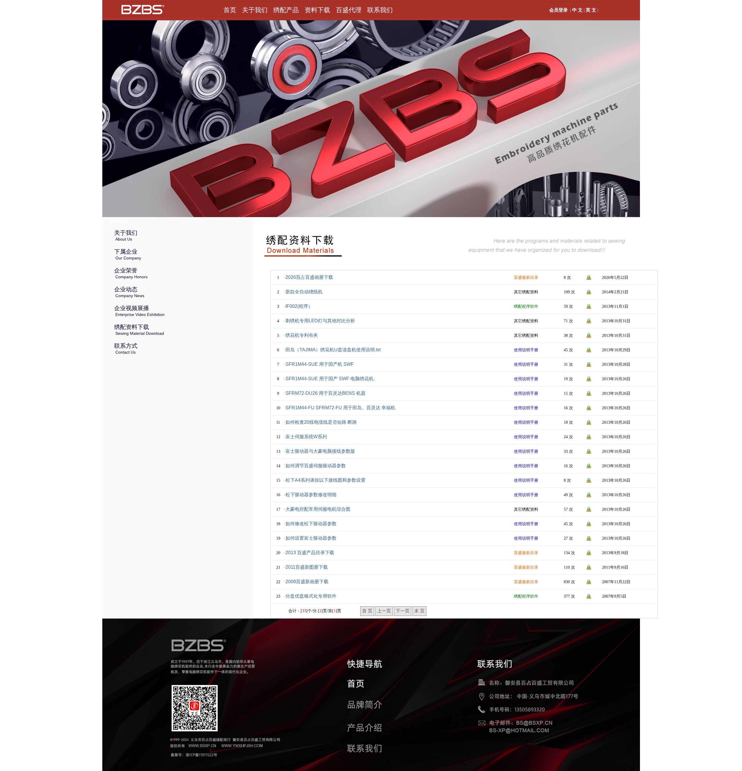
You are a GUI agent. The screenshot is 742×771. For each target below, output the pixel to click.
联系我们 (380, 10)
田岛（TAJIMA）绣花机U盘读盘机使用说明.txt (333, 349)
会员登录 (558, 10)
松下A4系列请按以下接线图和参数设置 (325, 480)
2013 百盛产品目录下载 (309, 552)
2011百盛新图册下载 (306, 567)
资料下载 (317, 10)
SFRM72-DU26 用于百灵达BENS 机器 (325, 393)
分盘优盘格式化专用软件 (311, 596)
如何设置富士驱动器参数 (311, 538)
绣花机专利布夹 (301, 335)
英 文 (591, 10)
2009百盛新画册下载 (306, 581)
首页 (229, 10)
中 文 (577, 10)
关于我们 (255, 10)
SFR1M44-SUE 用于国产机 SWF (319, 364)
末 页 (419, 610)
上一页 (384, 610)
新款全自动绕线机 (304, 291)
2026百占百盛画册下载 (309, 277)
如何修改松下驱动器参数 (311, 523)
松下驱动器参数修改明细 (311, 494)
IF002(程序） (299, 306)
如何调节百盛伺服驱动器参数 (315, 465)
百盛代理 (348, 10)
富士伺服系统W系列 (306, 436)
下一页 (403, 610)
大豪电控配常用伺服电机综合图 (317, 509)
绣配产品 (286, 10)
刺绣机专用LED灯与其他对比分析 (320, 320)
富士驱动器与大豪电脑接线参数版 (320, 451)
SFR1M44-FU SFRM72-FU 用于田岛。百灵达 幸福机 (340, 407)
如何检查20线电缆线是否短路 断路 (321, 422)
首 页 (367, 610)
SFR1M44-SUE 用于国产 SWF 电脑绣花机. (330, 378)
